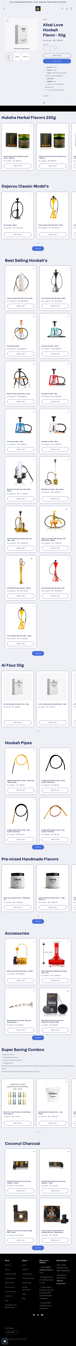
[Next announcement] (72, 2)
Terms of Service (10, 1291)
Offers (24, 1294)
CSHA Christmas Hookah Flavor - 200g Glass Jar (52, 898)
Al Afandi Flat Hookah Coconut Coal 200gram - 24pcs (19, 1182)
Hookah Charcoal (28, 1278)
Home (24, 1265)
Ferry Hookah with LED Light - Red (52, 588)
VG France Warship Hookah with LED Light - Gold (19, 539)
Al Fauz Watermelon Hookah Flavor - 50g (52, 704)
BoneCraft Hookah (13, 346)
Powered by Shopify (21, 1339)
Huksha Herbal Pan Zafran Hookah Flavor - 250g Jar (52, 157)
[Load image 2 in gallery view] (17, 56)
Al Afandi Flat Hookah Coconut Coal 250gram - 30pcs (53, 1182)
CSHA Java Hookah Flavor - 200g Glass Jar (17, 898)
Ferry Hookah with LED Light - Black (53, 298)
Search (7, 1269)
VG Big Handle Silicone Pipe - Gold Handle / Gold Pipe (52, 830)
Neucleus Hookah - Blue (15, 441)
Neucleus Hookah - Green (50, 346)
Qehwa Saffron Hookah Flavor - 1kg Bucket (50, 1112)
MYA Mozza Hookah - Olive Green (52, 489)
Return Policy (9, 1283)
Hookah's (25, 1269)
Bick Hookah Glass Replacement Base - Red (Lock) (54, 971)
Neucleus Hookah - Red (49, 393)
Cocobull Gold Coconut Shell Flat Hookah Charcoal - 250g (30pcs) (52, 1231)
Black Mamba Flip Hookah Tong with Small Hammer (19, 1021)
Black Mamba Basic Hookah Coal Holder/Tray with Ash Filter (52, 1021)
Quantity (45, 44)
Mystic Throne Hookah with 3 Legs (18, 393)
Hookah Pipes (26, 1283)
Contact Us (9, 1296)
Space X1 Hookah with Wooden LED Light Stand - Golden (53, 539)
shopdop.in (12, 1339)
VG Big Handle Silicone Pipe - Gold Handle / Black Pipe (18, 830)
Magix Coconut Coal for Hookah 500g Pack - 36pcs (19, 1231)
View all (38, 248)
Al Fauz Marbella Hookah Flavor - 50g (16, 704)
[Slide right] (42, 174)
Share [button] (47, 96)
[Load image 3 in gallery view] (25, 56)
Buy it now (57, 61)
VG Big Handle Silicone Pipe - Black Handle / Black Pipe (53, 781)
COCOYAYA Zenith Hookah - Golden (19, 588)
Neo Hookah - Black (10, 225)
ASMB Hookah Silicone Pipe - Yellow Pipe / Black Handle (20, 781)
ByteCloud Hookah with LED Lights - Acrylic (19, 490)
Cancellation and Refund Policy (11, 1306)
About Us (8, 1265)
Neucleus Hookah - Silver (49, 441)
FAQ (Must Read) (10, 1274)
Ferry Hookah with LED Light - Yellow (51, 225)
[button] (4, 8)
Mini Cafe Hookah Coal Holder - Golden (20, 971)
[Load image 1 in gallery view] (9, 56)
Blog (6, 1300)
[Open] (4, 1341)
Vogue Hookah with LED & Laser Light (19, 298)
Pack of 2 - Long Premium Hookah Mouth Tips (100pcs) (17, 1112)
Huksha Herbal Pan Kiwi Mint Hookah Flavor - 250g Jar (16, 157)
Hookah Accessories (26, 1288)
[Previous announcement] (4, 2)
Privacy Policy (9, 1287)
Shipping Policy (10, 1278)
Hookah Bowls (27, 1274)
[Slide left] (33, 174)
